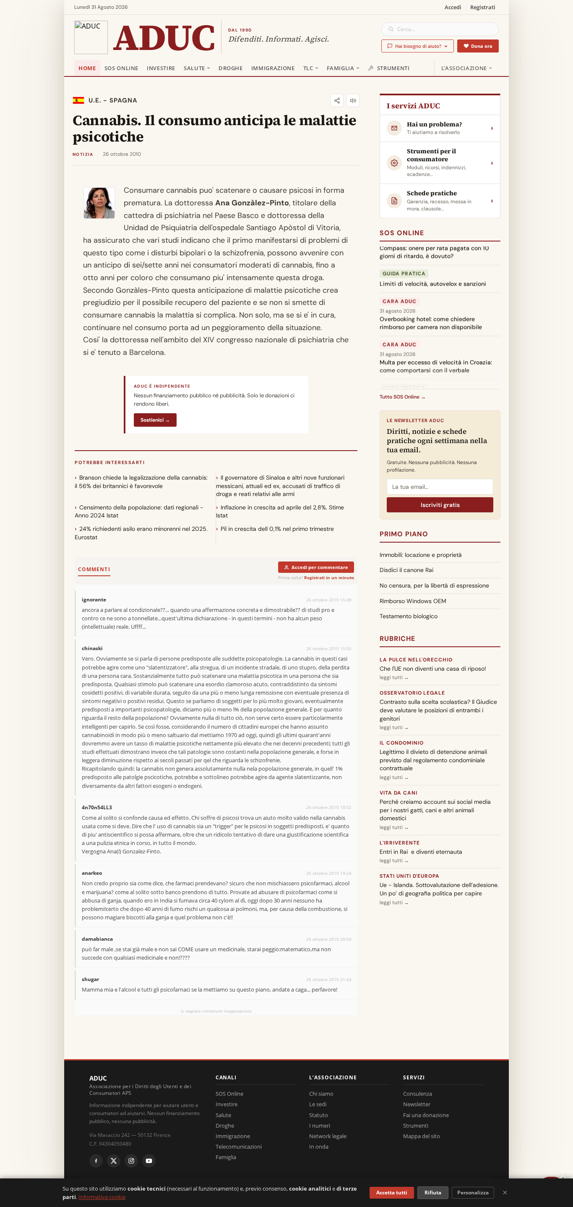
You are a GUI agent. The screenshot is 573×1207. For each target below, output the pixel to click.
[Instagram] (131, 1161)
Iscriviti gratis (440, 505)
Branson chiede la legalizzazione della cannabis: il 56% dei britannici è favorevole (141, 482)
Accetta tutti (391, 1192)
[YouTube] (149, 1161)
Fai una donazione (426, 1115)
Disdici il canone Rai (406, 570)
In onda (318, 1146)
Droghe (231, 68)
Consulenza (417, 1093)
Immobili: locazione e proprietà (421, 555)
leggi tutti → (394, 677)
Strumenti (393, 68)
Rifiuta (433, 1192)
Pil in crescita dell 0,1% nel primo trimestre (277, 529)
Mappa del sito (421, 1136)
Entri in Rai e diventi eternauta (421, 851)
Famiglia (340, 68)
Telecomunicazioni (239, 1146)
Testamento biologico (409, 616)
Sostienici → (155, 420)
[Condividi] (337, 100)
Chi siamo (321, 1093)
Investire (161, 68)
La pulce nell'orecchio (416, 659)
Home (87, 68)
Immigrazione (273, 68)
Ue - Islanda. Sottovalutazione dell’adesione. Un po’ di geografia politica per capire (439, 889)
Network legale (327, 1136)
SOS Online (121, 68)
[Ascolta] (352, 100)
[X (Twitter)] (113, 1161)
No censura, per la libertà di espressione (434, 585)
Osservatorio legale (412, 693)
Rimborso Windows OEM (413, 601)
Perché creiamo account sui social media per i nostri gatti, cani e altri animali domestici (435, 810)
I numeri (319, 1125)
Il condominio (401, 743)
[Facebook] (96, 1161)
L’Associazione (464, 68)
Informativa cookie (101, 1197)
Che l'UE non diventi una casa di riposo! (433, 668)
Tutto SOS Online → (403, 397)
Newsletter (416, 1104)
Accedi (453, 7)
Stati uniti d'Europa (410, 876)
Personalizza (473, 1192)
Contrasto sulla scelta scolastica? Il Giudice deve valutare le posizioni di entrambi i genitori (438, 710)
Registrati (482, 7)
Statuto (318, 1115)
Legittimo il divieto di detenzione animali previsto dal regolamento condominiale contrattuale (433, 760)
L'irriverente (399, 843)
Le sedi (317, 1104)
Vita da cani (398, 793)
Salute (194, 68)
